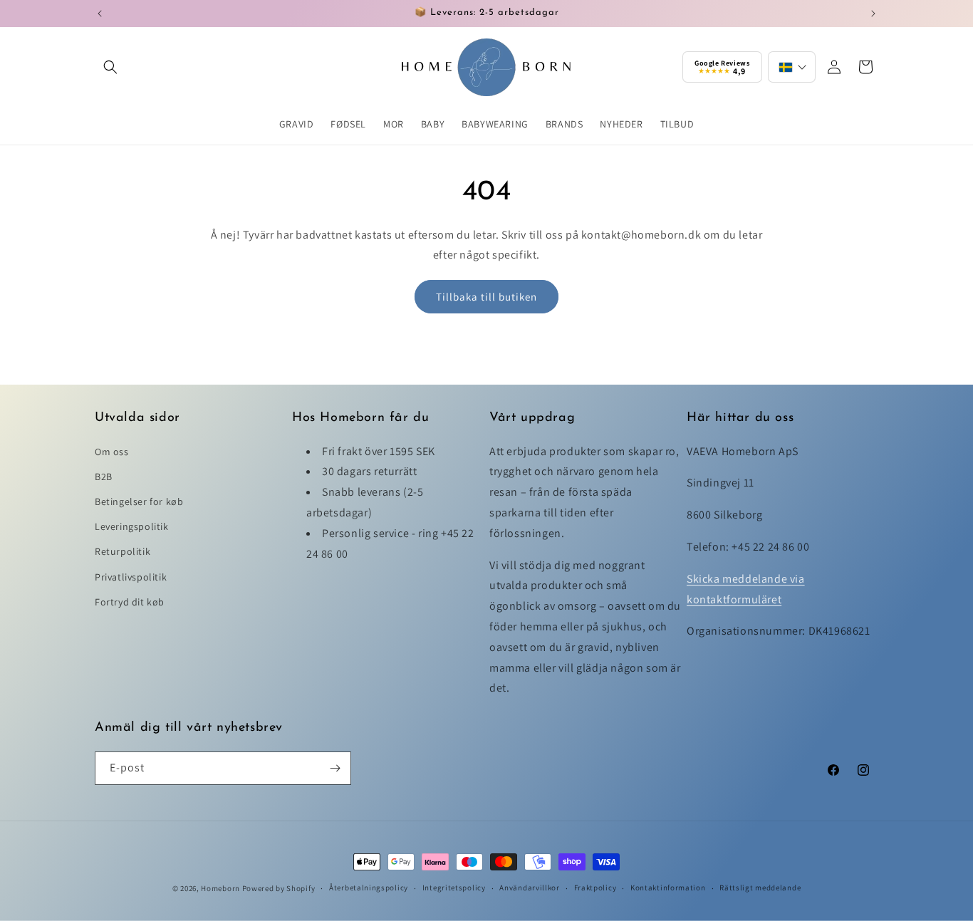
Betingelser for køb (139, 501)
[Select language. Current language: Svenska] (792, 67)
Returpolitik (122, 551)
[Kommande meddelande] (873, 13)
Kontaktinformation (668, 888)
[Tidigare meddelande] (99, 13)
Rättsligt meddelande (760, 888)
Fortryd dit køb (130, 601)
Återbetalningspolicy (368, 888)
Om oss (112, 451)
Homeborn (220, 888)
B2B (104, 476)
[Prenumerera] (334, 768)
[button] (110, 67)
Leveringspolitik (132, 526)
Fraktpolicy (595, 888)
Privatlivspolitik (131, 577)
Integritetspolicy (454, 888)
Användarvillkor (529, 888)
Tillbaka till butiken (486, 296)
